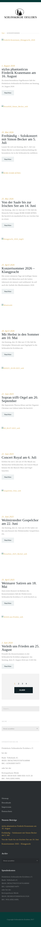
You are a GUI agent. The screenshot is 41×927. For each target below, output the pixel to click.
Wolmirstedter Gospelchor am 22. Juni (20, 522)
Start (3, 33)
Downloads (6, 803)
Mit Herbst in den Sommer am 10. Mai (20, 336)
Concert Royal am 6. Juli (19, 457)
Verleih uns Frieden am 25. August (20, 648)
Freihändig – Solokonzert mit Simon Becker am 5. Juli (19, 139)
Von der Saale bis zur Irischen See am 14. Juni (19, 204)
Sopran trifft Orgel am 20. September (20, 399)
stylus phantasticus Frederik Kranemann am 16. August (19, 72)
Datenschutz (7, 811)
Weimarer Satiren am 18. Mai (19, 585)
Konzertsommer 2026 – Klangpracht (18, 270)
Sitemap (5, 798)
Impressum (6, 807)
